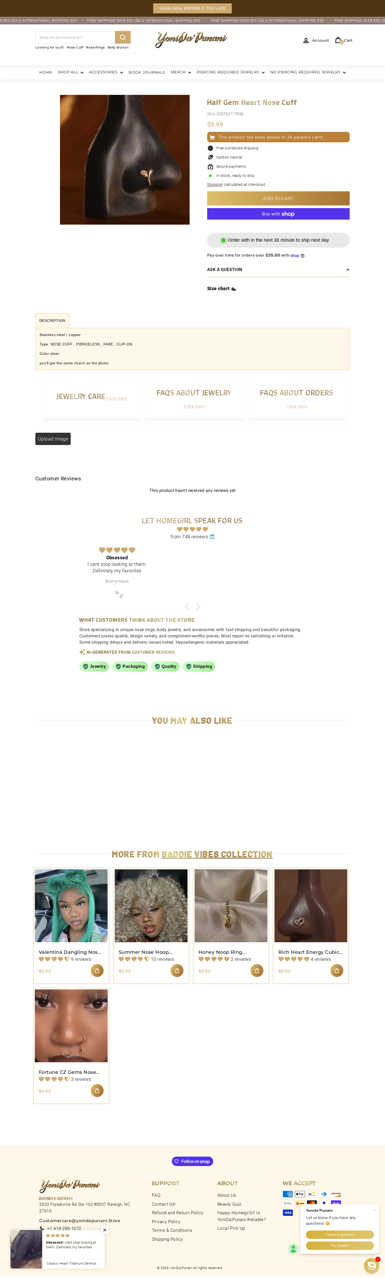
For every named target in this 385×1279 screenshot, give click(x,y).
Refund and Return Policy (178, 1212)
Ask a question (224, 269)
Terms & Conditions (172, 1230)
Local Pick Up (231, 1228)
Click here (116, 399)
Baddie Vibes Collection (217, 854)
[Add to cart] (97, 970)
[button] (371, 1265)
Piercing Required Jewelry (229, 72)
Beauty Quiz (229, 1204)
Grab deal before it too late (193, 8)
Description (52, 320)
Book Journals (147, 72)
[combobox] (83, 37)
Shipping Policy (167, 1239)
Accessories (104, 72)
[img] (192, 529)
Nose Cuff (75, 47)
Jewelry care (81, 396)
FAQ (156, 1195)
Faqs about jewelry (194, 392)
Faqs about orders (296, 392)
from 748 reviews (189, 536)
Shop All (68, 72)
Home (45, 72)
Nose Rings (95, 47)
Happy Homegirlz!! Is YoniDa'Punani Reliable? (241, 1216)
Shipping (215, 184)
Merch (179, 72)
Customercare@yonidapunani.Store (79, 1220)
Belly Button (118, 47)
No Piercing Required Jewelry (306, 72)
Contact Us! (164, 1204)
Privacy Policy (166, 1221)
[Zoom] (125, 166)
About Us (226, 1195)
